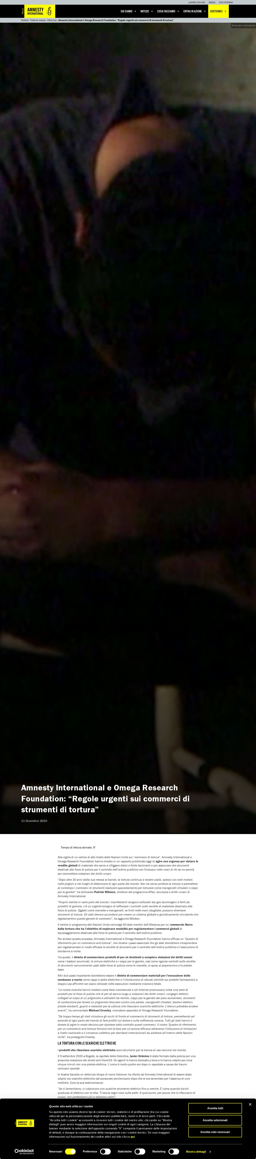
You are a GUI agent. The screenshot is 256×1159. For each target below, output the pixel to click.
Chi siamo (126, 11)
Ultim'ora (52, 20)
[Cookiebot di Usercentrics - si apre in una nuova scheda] (24, 1152)
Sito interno (226, 2)
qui (133, 1136)
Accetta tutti (215, 1108)
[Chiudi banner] (250, 1104)
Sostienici (216, 11)
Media (212, 2)
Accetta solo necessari (215, 1132)
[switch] (105, 1152)
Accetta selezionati (215, 1120)
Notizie (145, 11)
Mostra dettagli (196, 1151)
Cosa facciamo (166, 11)
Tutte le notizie (38, 20)
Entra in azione (192, 11)
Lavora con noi (196, 2)
